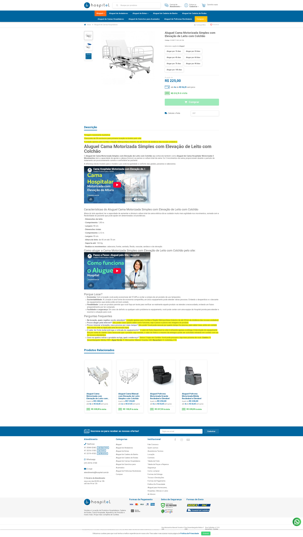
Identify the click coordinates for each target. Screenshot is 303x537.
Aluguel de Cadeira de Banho (127, 454)
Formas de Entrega (155, 474)
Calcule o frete (174, 113)
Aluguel (119, 444)
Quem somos (153, 448)
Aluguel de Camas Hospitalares (106, 25)
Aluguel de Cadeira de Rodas (127, 458)
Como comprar (154, 471)
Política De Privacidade (156, 484)
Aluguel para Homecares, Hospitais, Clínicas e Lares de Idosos (158, 490)
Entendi (206, 533)
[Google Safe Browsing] (167, 511)
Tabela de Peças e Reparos (158, 464)
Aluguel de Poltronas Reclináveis (128, 471)
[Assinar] (211, 431)
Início (89, 25)
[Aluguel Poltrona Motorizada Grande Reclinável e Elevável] (161, 386)
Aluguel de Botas (122, 451)
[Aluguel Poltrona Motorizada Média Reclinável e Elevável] (193, 386)
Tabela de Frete (154, 461)
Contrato (151, 458)
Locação (151, 454)
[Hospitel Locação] (97, 5)
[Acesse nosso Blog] (188, 440)
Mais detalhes (99, 403)
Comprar (193, 102)
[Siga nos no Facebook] (175, 440)
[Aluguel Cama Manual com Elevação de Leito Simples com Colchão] (130, 386)
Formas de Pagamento (156, 481)
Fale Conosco (153, 444)
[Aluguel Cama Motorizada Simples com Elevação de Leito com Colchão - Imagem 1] (88, 35)
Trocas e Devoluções (156, 478)
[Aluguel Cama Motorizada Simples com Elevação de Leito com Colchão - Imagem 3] (88, 56)
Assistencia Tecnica (155, 451)
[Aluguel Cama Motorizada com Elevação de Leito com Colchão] (98, 386)
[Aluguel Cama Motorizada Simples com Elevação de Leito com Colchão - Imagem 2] (88, 45)
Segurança (152, 468)
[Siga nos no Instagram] (181, 440)
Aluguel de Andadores (124, 448)
